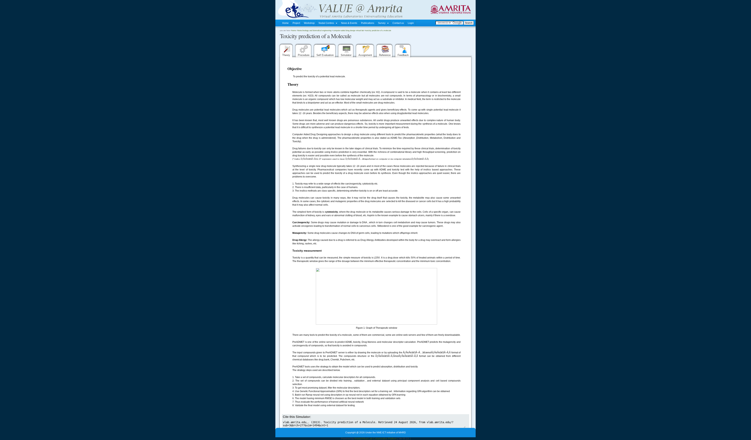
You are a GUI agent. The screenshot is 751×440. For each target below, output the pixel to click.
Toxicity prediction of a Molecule (378, 30)
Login (411, 23)
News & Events (349, 23)
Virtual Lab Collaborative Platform (379, 438)
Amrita (357, 438)
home (294, 30)
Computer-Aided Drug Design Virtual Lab (348, 30)
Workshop (309, 23)
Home (285, 23)
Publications (367, 23)
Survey (382, 23)
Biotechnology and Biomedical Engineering (314, 30)
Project (296, 23)
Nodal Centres (327, 23)
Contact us (398, 23)
